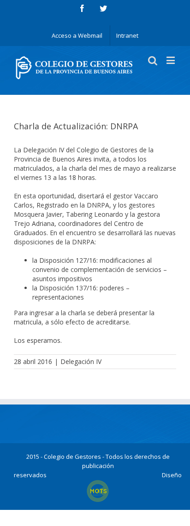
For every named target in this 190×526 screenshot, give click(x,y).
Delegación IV (80, 361)
